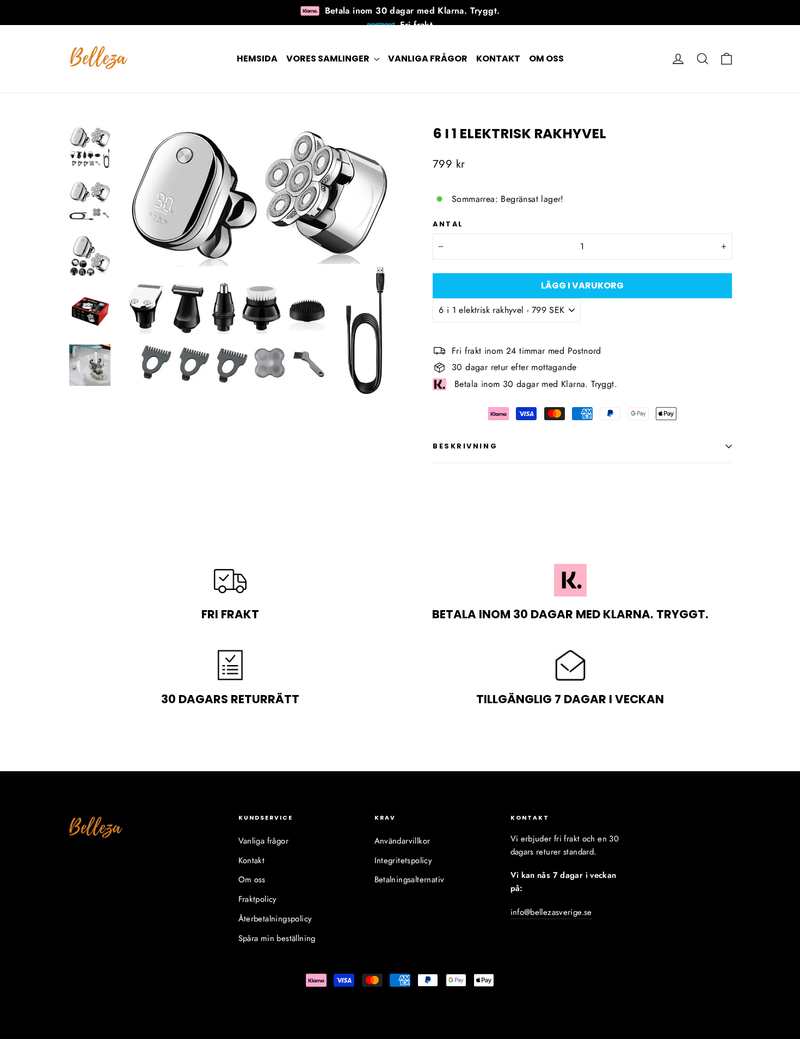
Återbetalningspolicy (275, 919)
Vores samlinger (328, 58)
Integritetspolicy (403, 860)
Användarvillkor (402, 841)
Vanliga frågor (427, 58)
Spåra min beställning (277, 938)
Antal (448, 224)
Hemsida (257, 58)
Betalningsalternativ (409, 880)
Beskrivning (465, 446)
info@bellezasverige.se (551, 912)
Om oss (546, 58)
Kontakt (498, 58)
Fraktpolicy (257, 899)
